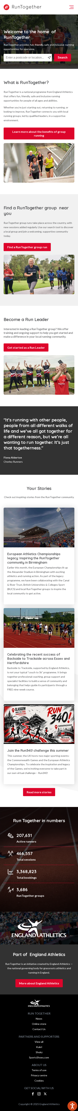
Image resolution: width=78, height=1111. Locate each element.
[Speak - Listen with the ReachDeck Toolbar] (72, 1106)
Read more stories (39, 792)
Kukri (39, 1046)
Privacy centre (39, 1075)
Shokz (39, 1052)
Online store (39, 1023)
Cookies (39, 1080)
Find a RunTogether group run (27, 247)
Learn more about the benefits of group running (39, 133)
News (39, 1018)
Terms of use (39, 1070)
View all (39, 1041)
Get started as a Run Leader (26, 347)
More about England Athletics (39, 983)
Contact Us (39, 1029)
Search (62, 57)
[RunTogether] (21, 7)
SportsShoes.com (39, 1057)
